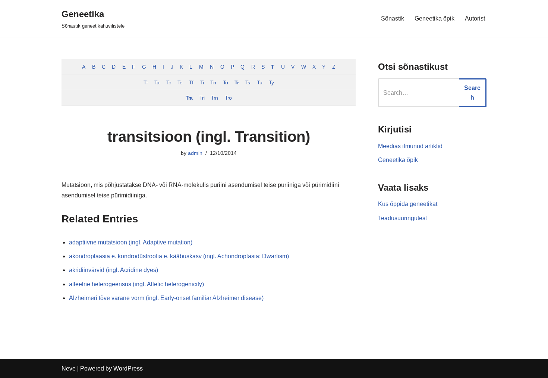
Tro (228, 98)
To (225, 82)
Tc (168, 82)
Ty (271, 82)
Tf (191, 82)
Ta (156, 82)
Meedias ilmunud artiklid (410, 146)
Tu (259, 82)
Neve (69, 368)
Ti (202, 82)
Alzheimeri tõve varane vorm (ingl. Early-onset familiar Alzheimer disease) (166, 298)
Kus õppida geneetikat (407, 204)
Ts (247, 82)
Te (179, 82)
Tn (213, 82)
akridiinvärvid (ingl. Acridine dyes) (113, 270)
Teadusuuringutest (402, 218)
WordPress (128, 368)
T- (146, 82)
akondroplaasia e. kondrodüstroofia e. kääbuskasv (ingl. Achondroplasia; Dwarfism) (179, 256)
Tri (201, 98)
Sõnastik (392, 18)
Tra (189, 98)
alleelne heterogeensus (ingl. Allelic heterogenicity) (136, 284)
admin (195, 153)
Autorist (475, 18)
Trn (214, 98)
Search (472, 93)
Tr (236, 82)
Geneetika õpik (434, 18)
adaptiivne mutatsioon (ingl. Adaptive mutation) (130, 242)
